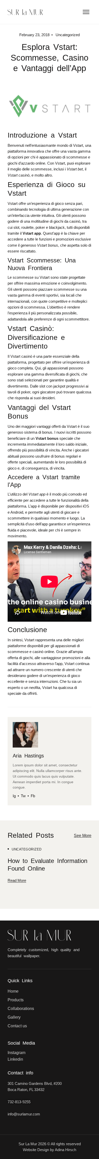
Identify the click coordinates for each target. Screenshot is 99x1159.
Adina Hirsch (65, 1150)
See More (82, 835)
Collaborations (21, 1008)
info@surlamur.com (24, 1114)
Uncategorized (27, 849)
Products (16, 1000)
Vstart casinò (21, 356)
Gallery (14, 1017)
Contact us (17, 1026)
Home (13, 991)
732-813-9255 (19, 1102)
